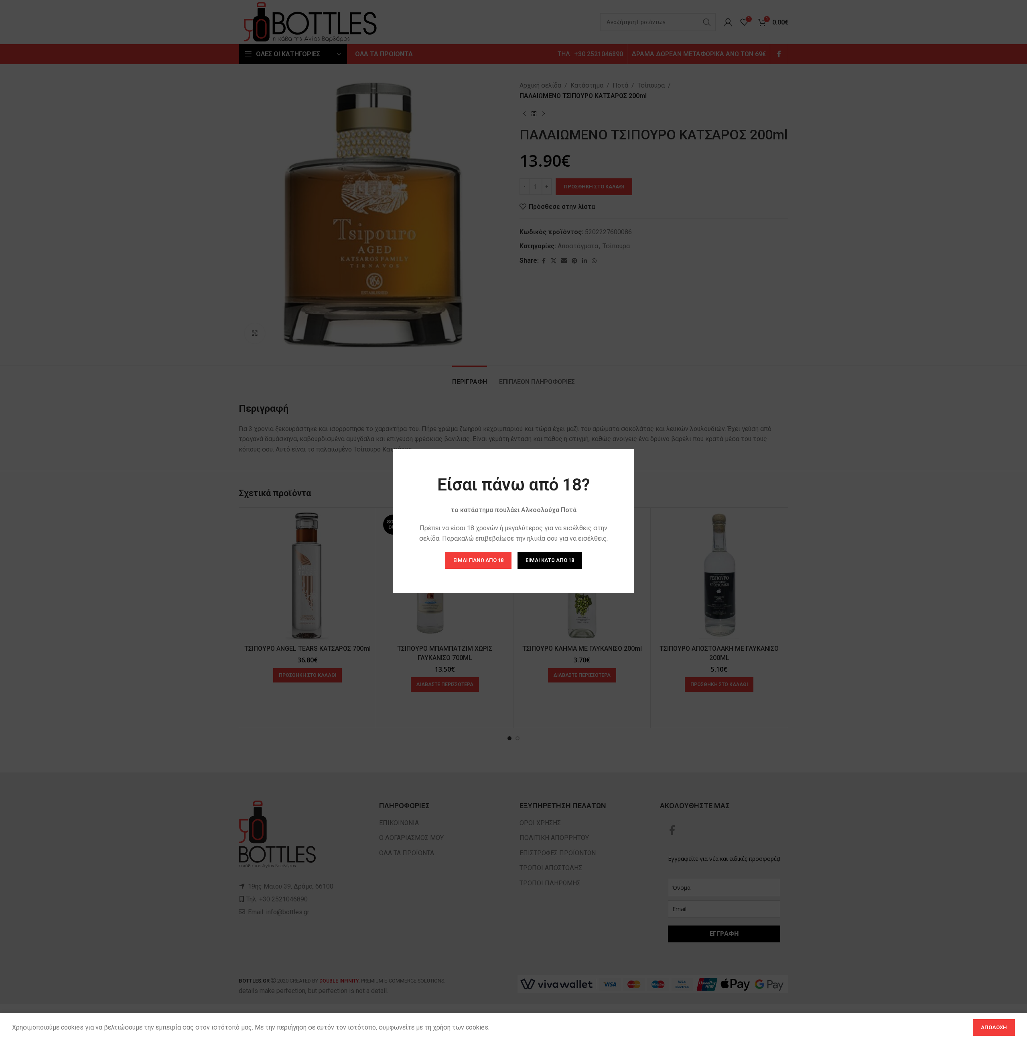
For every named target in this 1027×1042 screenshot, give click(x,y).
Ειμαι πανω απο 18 (478, 560)
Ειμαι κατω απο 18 (550, 560)
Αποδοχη (994, 1027)
